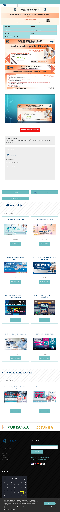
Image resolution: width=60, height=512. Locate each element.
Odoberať (37, 451)
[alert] (30, 505)
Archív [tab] (11, 213)
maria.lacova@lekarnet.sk (12, 162)
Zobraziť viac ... (15, 243)
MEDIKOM (15, 192)
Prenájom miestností (15, 198)
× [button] (58, 499)
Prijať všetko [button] (50, 503)
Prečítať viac (9, 504)
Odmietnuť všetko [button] (50, 506)
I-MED (46, 192)
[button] (21, 509)
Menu (30, 2)
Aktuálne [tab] (5, 213)
